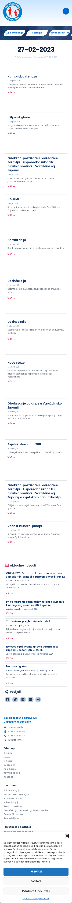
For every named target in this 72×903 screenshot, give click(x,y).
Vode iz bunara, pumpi (25, 526)
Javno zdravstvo (13, 798)
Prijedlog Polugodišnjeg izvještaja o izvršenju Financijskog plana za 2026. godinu (35, 603)
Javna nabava (12, 772)
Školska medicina (13, 806)
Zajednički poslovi (13, 814)
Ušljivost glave (19, 117)
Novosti (9, 580)
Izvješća (9, 609)
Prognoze (38, 57)
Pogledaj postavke (36, 891)
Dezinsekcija (17, 322)
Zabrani (36, 881)
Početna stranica (23, 57)
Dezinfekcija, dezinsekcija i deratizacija (26, 810)
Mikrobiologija (11, 802)
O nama (8, 753)
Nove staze (16, 362)
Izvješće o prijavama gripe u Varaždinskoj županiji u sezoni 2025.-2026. (32, 648)
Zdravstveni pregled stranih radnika (29, 621)
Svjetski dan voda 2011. (25, 444)
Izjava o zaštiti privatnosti (36, 898)
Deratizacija (17, 240)
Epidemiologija (12, 790)
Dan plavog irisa (16, 666)
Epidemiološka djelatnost (17, 654)
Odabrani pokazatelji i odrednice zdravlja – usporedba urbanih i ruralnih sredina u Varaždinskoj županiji (33, 164)
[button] (67, 836)
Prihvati (36, 871)
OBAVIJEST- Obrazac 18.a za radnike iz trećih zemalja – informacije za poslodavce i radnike (35, 574)
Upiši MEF (14, 199)
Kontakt (8, 777)
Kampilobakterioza (22, 76)
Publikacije (10, 769)
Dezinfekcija (17, 281)
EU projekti (9, 765)
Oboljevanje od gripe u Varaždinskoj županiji (35, 405)
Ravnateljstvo (11, 818)
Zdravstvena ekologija (16, 794)
